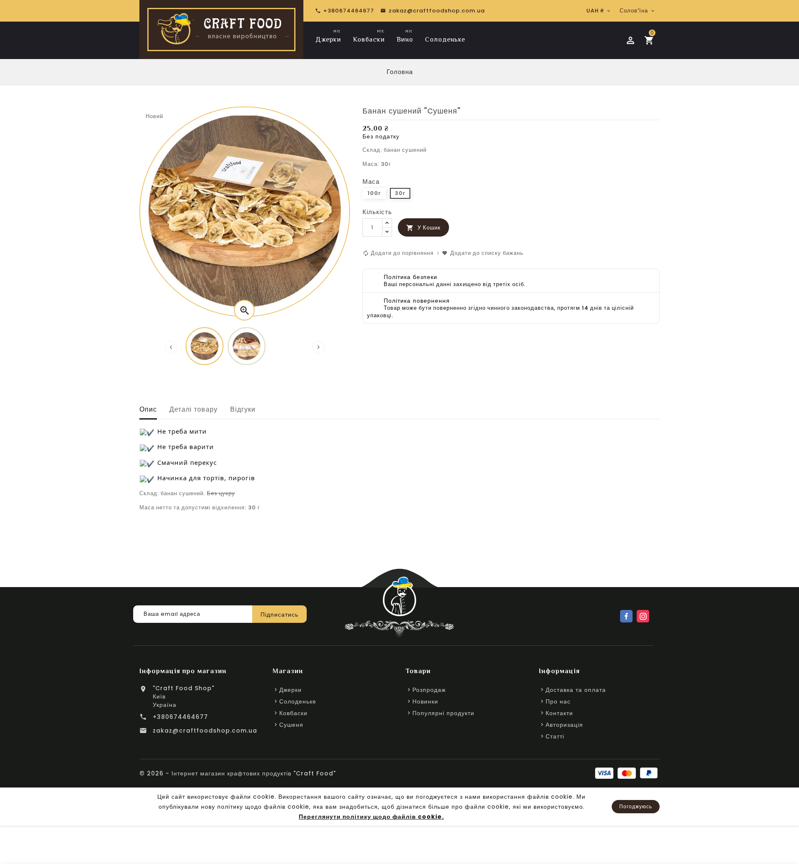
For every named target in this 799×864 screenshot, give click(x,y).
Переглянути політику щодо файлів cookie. (371, 816)
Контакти (559, 713)
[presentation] (171, 347)
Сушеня (291, 725)
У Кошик (423, 228)
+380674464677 (180, 717)
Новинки (425, 701)
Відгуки (243, 409)
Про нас (558, 701)
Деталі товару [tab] (193, 409)
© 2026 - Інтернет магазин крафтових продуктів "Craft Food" (237, 773)
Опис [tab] (148, 409)
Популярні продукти (443, 713)
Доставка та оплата (576, 690)
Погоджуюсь (635, 806)
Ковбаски (293, 713)
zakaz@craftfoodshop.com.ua (205, 730)
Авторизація (564, 725)
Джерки (290, 690)
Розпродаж (429, 690)
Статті (555, 736)
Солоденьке (297, 701)
